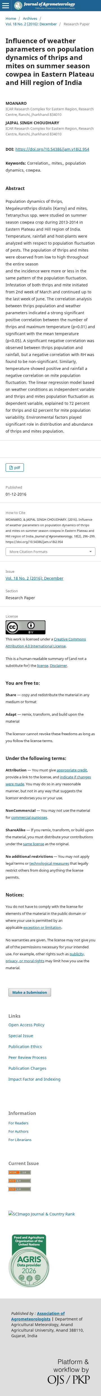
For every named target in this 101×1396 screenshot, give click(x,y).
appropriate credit (72, 770)
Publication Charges (27, 1068)
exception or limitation (42, 927)
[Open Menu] (5, 5)
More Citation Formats (28, 551)
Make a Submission (29, 992)
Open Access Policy (26, 1024)
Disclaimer (58, 665)
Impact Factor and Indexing (34, 1079)
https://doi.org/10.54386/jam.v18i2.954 (52, 149)
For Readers (18, 1122)
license (42, 665)
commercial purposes (29, 817)
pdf (16, 467)
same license (33, 843)
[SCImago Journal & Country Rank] (41, 1214)
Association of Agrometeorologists (38, 1316)
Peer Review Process (27, 1057)
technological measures (49, 863)
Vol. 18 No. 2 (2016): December (31, 23)
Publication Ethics (25, 1046)
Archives (30, 18)
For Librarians (19, 1139)
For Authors (18, 1131)
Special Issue (20, 1035)
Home (11, 18)
